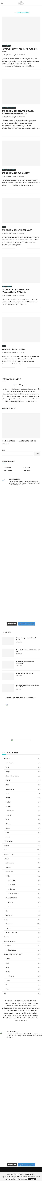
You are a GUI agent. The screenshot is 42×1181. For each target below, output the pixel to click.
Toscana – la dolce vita (13, 349)
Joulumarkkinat (7, 1008)
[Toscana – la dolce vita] (21, 329)
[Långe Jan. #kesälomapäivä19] (21, 587)
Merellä (22, 859)
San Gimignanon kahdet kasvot (17, 230)
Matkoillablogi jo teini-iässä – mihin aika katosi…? (27, 686)
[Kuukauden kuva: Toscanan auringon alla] (21, 29)
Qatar (23, 911)
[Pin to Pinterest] (23, 70)
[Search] (40, 3)
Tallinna (35, 1015)
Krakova (20, 1008)
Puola (23, 819)
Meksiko (24, 902)
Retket (22, 937)
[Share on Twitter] (21, 70)
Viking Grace (23, 1018)
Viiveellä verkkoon (23, 932)
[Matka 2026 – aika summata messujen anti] (8, 653)
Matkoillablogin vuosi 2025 (24, 673)
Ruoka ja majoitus (22, 941)
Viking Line (31, 1018)
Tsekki (23, 837)
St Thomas (24, 889)
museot (27, 1010)
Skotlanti (24, 1015)
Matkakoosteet (22, 854)
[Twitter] (19, 1171)
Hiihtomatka (9, 1006)
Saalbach (34, 1013)
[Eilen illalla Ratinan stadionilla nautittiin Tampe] (21, 520)
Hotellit (16, 1006)
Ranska (23, 824)
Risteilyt (23, 867)
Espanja (23, 780)
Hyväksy (32, 1179)
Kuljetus (22, 845)
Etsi (3, 450)
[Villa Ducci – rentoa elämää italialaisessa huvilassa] (21, 270)
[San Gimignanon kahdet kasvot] (21, 210)
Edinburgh (7, 1003)
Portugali (23, 815)
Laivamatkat (23, 863)
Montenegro (23, 811)
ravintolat (17, 1013)
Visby (16, 1020)
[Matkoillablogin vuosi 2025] (8, 676)
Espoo (19, 1003)
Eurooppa (22, 758)
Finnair (24, 1003)
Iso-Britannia (23, 789)
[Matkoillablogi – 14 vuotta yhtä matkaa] (21, 425)
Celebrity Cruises (31, 1001)
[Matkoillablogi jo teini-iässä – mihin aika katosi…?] (8, 688)
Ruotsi (23, 972)
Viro (23, 989)
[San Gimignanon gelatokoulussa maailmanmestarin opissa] (21, 91)
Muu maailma (22, 872)
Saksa (23, 828)
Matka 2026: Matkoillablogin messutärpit (25, 662)
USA (24, 906)
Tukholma (24, 976)
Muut (22, 919)
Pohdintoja (23, 924)
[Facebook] (17, 1171)
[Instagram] (22, 1171)
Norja (23, 967)
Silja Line (11, 1015)
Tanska (23, 985)
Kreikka (23, 802)
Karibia (23, 876)
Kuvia (22, 850)
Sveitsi (23, 832)
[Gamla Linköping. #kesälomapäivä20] (21, 565)
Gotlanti (29, 1003)
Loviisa (37, 1008)
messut (22, 1010)
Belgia (23, 771)
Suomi (23, 980)
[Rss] (24, 1171)
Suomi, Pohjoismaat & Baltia (22, 954)
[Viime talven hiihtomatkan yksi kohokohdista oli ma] (21, 498)
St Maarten (24, 885)
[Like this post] (16, 70)
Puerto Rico (24, 880)
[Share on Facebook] (19, 70)
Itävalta (23, 798)
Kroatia (23, 806)
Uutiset (23, 928)
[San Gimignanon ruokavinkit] (21, 153)
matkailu (6, 1010)
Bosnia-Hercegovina (23, 776)
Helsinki (35, 1003)
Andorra (23, 767)
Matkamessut (14, 1010)
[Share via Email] (25, 70)
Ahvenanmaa (9, 1001)
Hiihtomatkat (22, 841)
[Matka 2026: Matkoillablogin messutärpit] (8, 665)
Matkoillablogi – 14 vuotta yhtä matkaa (19, 441)
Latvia (23, 959)
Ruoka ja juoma (23, 950)
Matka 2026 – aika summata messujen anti (28, 650)
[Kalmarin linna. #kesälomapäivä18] (21, 610)
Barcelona (17, 1001)
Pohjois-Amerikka (23, 898)
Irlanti (23, 785)
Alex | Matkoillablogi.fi (10, 55)
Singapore (23, 915)
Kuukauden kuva (29, 1008)
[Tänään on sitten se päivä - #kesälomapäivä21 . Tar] (21, 543)
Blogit (23, 1001)
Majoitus (23, 946)
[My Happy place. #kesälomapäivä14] (21, 1052)
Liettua (23, 963)
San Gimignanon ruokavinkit (16, 173)
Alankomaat (23, 763)
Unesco (13, 1018)
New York (34, 1010)
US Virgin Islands (24, 893)
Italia (23, 793)
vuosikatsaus (23, 1020)
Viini (22, 993)
